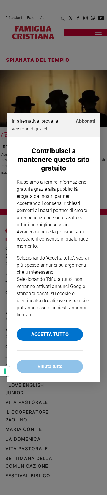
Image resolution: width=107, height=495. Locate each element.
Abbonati (85, 121)
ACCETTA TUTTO (50, 334)
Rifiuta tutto (49, 366)
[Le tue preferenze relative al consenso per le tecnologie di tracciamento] (5, 371)
